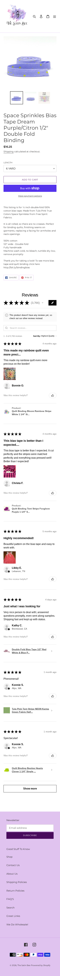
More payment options (30, 196)
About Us (11, 873)
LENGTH (8, 162)
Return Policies (15, 890)
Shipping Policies (16, 882)
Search (10, 907)
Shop (9, 856)
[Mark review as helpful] (52, 395)
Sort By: (37, 336)
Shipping (9, 151)
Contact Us (13, 865)
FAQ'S (10, 899)
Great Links (13, 915)
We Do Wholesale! (17, 924)
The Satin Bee (23, 965)
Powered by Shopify (40, 965)
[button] (42, 303)
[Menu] (54, 16)
